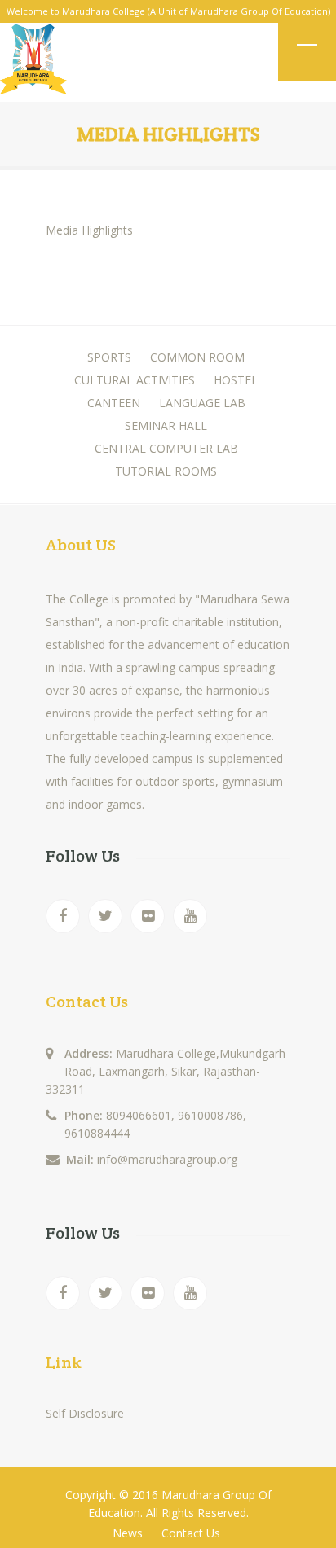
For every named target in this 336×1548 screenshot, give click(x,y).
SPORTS (109, 357)
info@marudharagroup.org (167, 1159)
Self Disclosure (85, 1413)
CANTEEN (113, 402)
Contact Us (190, 1533)
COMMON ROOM (197, 357)
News (128, 1533)
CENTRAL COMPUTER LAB (166, 448)
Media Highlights (89, 230)
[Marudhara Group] (33, 63)
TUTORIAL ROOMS (166, 471)
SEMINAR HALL (166, 425)
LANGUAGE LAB (202, 402)
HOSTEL (236, 380)
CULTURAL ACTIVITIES (134, 380)
